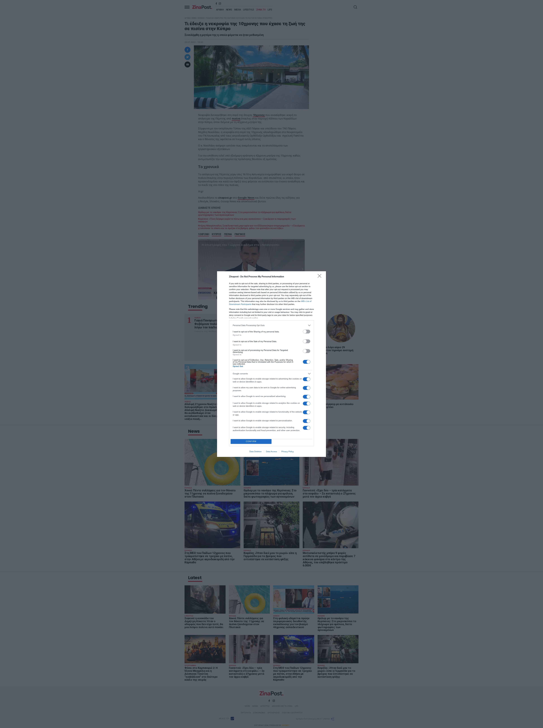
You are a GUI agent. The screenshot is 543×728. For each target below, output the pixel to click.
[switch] (306, 331)
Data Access (271, 451)
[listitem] (271, 325)
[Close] (320, 276)
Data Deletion (255, 451)
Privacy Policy (287, 451)
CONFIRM (251, 441)
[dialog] (271, 364)
